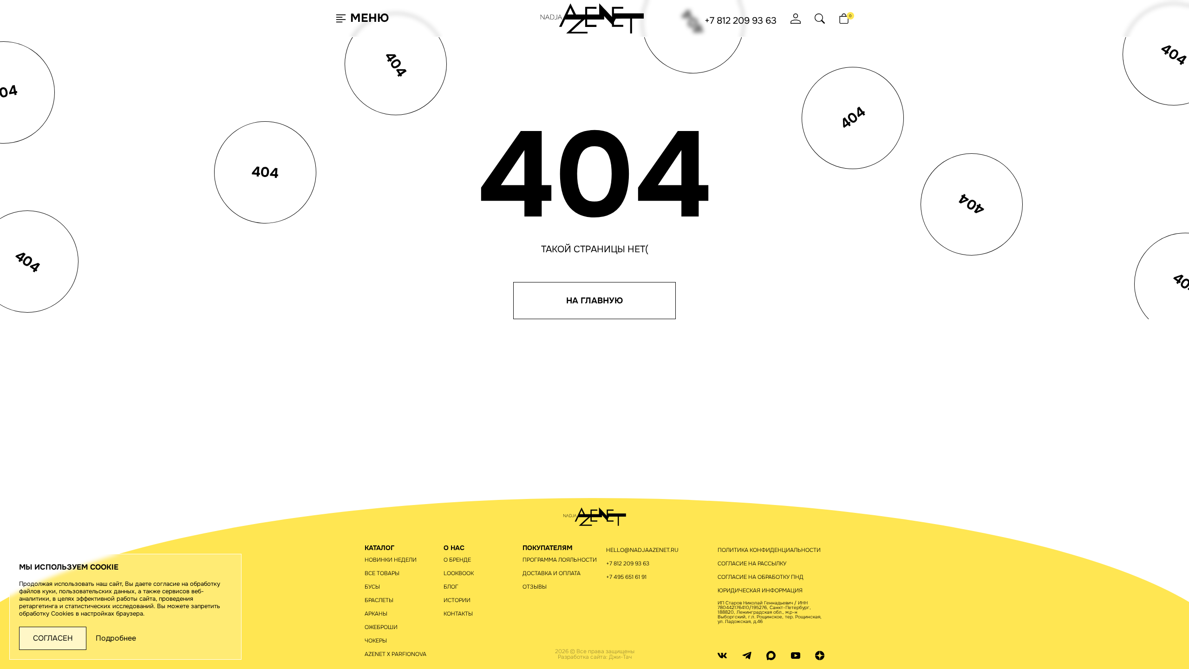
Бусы (372, 586)
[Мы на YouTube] (795, 655)
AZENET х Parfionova (395, 654)
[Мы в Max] (771, 655)
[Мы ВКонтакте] (722, 655)
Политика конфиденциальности (769, 550)
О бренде (457, 560)
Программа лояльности (560, 560)
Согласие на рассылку (752, 563)
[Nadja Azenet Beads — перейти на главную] (592, 18)
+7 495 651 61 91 (626, 577)
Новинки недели (391, 560)
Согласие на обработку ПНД (761, 577)
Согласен (53, 638)
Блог (451, 586)
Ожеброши (381, 627)
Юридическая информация (760, 590)
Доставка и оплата (552, 573)
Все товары (382, 573)
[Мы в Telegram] (746, 655)
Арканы (376, 613)
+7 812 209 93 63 (741, 21)
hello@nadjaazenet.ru (642, 550)
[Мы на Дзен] (819, 655)
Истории (457, 600)
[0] (844, 18)
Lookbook (459, 573)
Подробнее (116, 638)
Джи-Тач (620, 657)
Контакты (458, 613)
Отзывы (535, 586)
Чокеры (376, 640)
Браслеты (379, 600)
